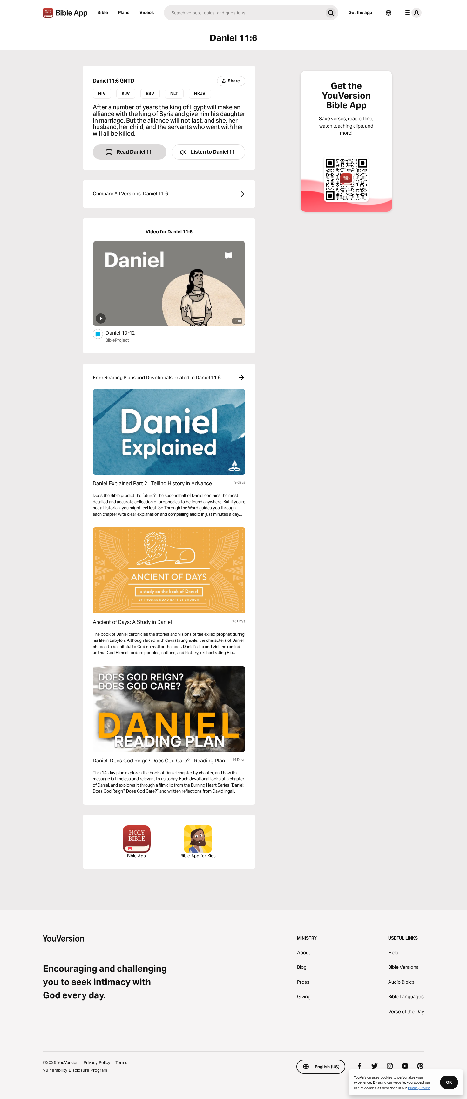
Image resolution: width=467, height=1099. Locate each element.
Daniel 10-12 (126, 332)
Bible (103, 12)
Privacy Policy (97, 1062)
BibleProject (117, 340)
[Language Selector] (388, 12)
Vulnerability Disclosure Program (75, 1070)
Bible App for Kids (198, 855)
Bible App (136, 855)
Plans (123, 12)
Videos (146, 12)
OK (449, 1082)
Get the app (360, 12)
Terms (121, 1062)
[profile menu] (412, 12)
